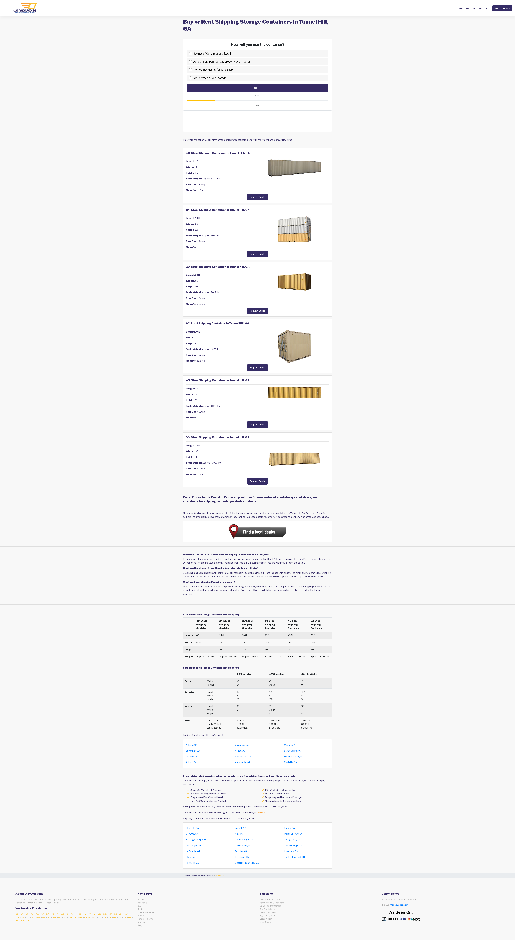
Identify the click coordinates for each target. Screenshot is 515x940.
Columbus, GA (242, 745)
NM (54, 917)
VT (124, 917)
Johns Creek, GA (243, 756)
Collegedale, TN (292, 839)
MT (22, 917)
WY (28, 920)
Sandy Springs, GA (293, 751)
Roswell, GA (192, 756)
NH (43, 917)
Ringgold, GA (192, 828)
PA (85, 917)
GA (62, 914)
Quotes (141, 922)
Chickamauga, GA (293, 845)
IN (80, 914)
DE (53, 914)
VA (119, 917)
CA (32, 914)
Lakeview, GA (291, 851)
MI (115, 914)
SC (94, 917)
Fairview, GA (241, 851)
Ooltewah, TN (242, 857)
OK (75, 917)
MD (105, 914)
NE (38, 917)
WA (130, 917)
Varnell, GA (240, 828)
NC (28, 917)
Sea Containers (267, 909)
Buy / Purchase (267, 915)
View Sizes (265, 922)
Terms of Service (146, 918)
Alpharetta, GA (242, 762)
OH (70, 917)
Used (480, 8)
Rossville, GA (192, 863)
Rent (473, 8)
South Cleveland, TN (294, 857)
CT (42, 914)
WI (17, 920)
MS (17, 917)
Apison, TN (240, 834)
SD (99, 917)
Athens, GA (240, 751)
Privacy (141, 915)
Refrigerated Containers (272, 902)
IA (67, 914)
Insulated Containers (270, 899)
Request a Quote (502, 8)
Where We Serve (145, 912)
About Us (142, 902)
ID (72, 914)
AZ (26, 914)
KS (84, 914)
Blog (488, 8)
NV (59, 917)
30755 (261, 812)
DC (47, 914)
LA (94, 914)
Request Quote (257, 197)
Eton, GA (190, 857)
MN (120, 914)
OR (80, 917)
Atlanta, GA (191, 745)
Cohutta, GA (192, 834)
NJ (49, 917)
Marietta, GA (290, 762)
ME (110, 914)
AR (22, 914)
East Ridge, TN (193, 845)
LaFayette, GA (193, 851)
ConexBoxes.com (399, 904)
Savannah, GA (193, 751)
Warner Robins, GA (293, 756)
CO (37, 914)
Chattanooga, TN (244, 839)
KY (89, 914)
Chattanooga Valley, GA (247, 863)
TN (104, 917)
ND (33, 917)
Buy (467, 8)
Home (460, 8)
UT (114, 917)
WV (22, 920)
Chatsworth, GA (243, 845)
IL (76, 914)
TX (109, 917)
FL (58, 914)
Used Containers (268, 912)
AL (17, 914)
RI (90, 917)
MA (99, 914)
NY (65, 917)
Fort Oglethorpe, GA (196, 839)
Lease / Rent (266, 918)
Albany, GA (191, 762)
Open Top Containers (270, 906)
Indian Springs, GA (293, 834)
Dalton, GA (289, 828)
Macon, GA (289, 745)
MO (126, 914)
